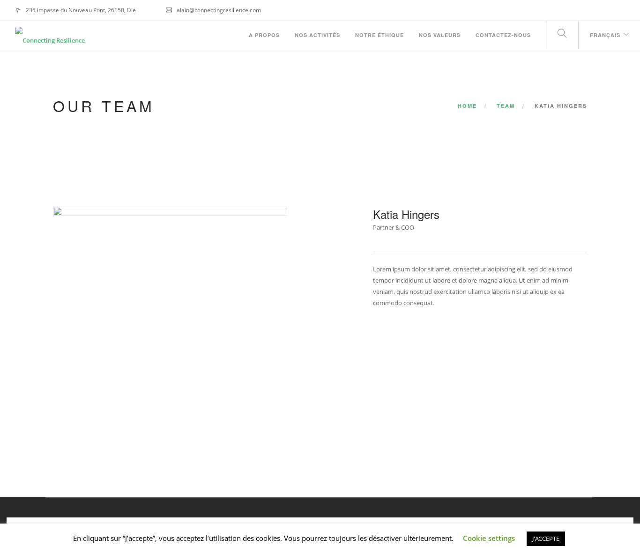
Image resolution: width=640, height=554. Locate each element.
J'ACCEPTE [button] (545, 538)
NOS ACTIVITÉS (317, 34)
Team (506, 105)
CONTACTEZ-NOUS (503, 34)
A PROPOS (264, 34)
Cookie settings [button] (489, 538)
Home (467, 105)
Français (605, 34)
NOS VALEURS (440, 34)
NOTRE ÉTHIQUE (379, 34)
